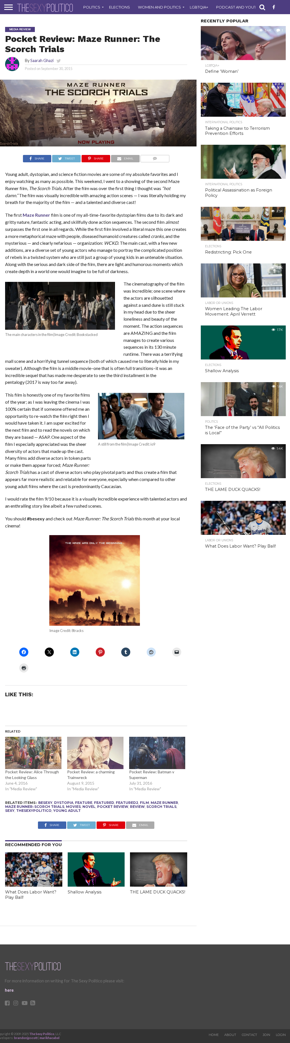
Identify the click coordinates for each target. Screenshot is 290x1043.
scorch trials (161, 806)
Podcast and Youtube (240, 7)
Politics (91, 7)
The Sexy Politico (41, 1034)
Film (144, 803)
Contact (249, 1035)
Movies (73, 806)
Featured (104, 803)
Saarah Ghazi (42, 60)
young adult (67, 810)
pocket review (112, 806)
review (137, 806)
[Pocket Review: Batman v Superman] (157, 753)
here (9, 990)
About (230, 1035)
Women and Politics (159, 7)
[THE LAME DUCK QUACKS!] (158, 884)
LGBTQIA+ (199, 7)
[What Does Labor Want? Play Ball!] (33, 884)
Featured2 (127, 803)
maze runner (164, 803)
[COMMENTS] (155, 157)
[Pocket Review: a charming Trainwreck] (95, 753)
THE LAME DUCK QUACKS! (157, 892)
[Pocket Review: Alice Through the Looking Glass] (33, 753)
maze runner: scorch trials (34, 806)
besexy (45, 803)
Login (281, 1035)
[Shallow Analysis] (96, 884)
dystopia (63, 803)
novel (88, 806)
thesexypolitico (34, 810)
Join (266, 1035)
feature (83, 803)
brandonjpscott (26, 1038)
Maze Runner (36, 215)
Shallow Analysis (84, 892)
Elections (119, 7)
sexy (9, 810)
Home (214, 1035)
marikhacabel (49, 1038)
